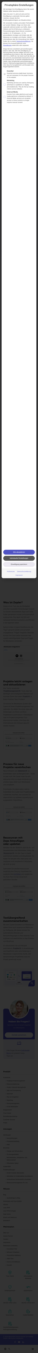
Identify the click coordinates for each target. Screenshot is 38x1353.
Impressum (19, 575)
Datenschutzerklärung (24, 41)
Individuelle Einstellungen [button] (19, 558)
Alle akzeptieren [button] (19, 552)
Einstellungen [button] (7, 45)
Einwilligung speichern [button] (19, 564)
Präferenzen (11, 571)
